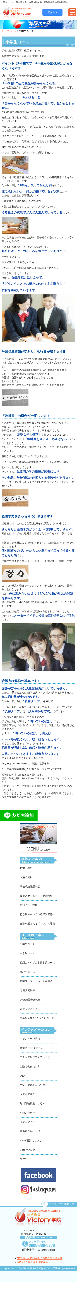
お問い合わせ (27, 1112)
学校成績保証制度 (30, 886)
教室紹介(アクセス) (31, 1047)
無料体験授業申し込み (32, 1103)
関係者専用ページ (30, 1131)
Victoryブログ (27, 1149)
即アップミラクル (30, 1008)
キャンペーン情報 (30, 1038)
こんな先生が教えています (35, 1057)
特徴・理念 (26, 868)
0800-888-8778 (42, 1245)
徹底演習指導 (27, 990)
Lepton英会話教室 (30, 999)
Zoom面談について (31, 1140)
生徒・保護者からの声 (32, 1085)
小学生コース (27, 944)
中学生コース (27, 953)
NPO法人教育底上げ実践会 (32, 1262)
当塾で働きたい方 (30, 1066)
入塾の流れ (26, 877)
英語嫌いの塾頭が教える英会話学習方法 (39, 1258)
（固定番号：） (38, 1250)
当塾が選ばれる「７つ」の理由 (37, 923)
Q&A (22, 1075)
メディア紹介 (27, 1094)
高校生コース (27, 971)
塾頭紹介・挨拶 (28, 905)
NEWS (23, 1159)
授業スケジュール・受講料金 (36, 895)
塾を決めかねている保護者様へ (37, 914)
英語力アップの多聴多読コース (37, 962)
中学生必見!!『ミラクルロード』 (38, 1018)
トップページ (9, 31)
